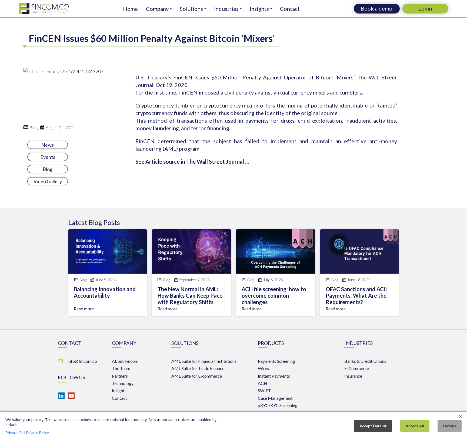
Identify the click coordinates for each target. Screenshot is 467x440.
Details (449, 426)
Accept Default (373, 426)
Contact (290, 8)
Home (130, 8)
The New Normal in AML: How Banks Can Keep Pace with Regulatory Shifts (190, 295)
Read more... (85, 308)
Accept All (415, 426)
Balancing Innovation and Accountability (105, 292)
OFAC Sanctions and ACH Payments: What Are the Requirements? (357, 295)
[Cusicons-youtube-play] (71, 395)
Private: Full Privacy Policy (27, 432)
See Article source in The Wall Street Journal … (192, 161)
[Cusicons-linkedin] (61, 395)
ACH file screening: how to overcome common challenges (274, 295)
